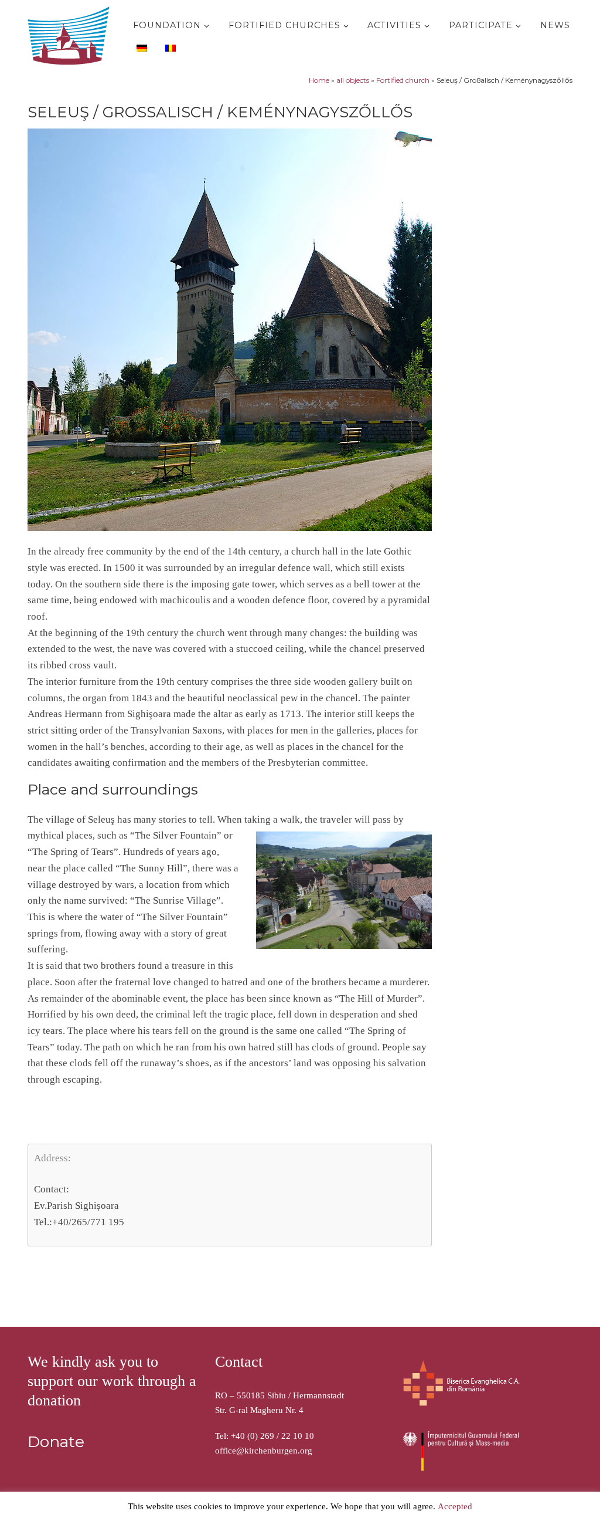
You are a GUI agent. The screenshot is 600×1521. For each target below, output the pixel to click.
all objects (352, 80)
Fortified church (402, 80)
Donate (56, 1441)
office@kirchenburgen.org (263, 1450)
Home (319, 80)
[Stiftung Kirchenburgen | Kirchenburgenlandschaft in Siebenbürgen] (71, 33)
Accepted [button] (455, 1506)
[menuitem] (140, 48)
